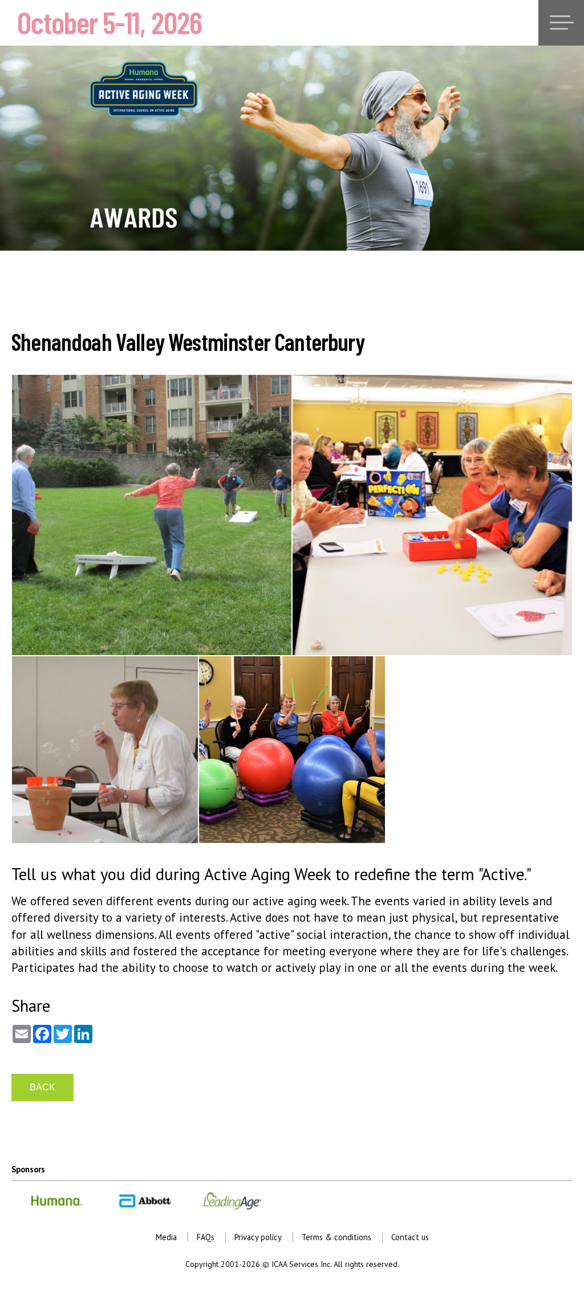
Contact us (410, 1237)
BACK (42, 1087)
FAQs (205, 1237)
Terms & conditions (336, 1237)
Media (166, 1237)
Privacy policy (258, 1237)
